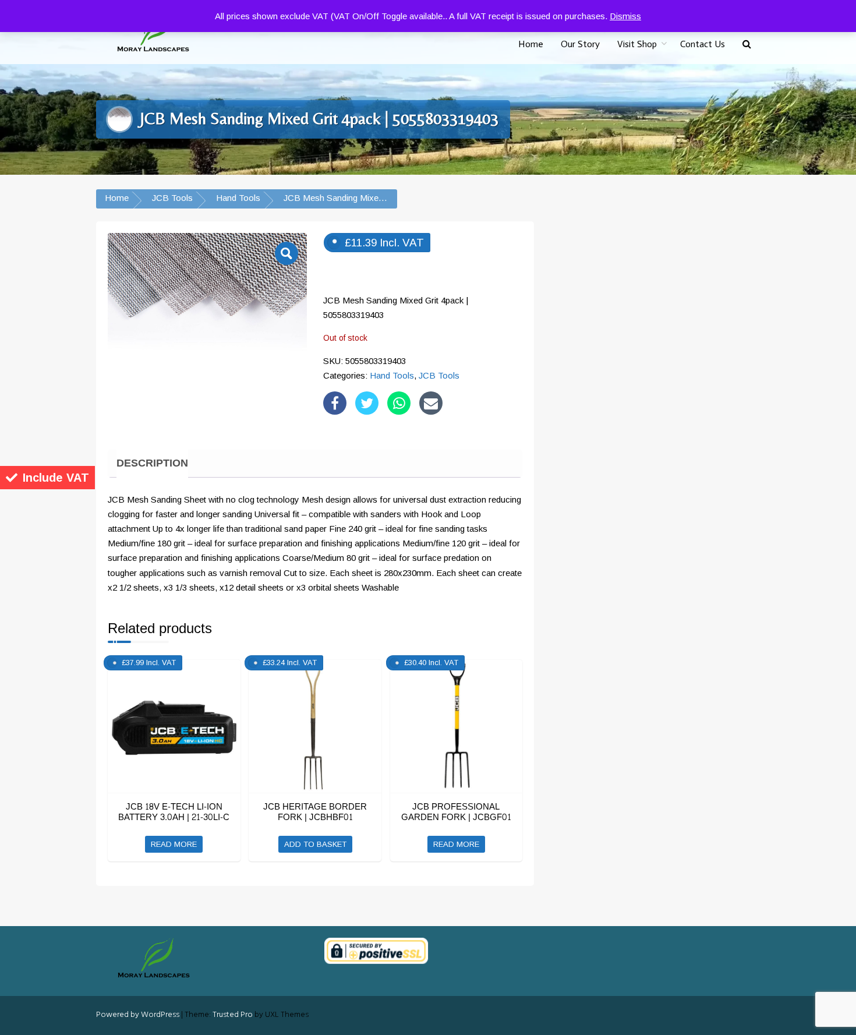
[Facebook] (334, 403)
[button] (747, 44)
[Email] (431, 403)
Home (530, 44)
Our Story (580, 44)
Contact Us (702, 44)
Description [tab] (152, 463)
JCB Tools (172, 198)
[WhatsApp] (399, 403)
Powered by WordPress (137, 1015)
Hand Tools (238, 198)
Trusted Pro (233, 1015)
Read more (174, 844)
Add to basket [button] (315, 844)
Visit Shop (637, 44)
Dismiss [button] (625, 16)
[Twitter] (367, 403)
